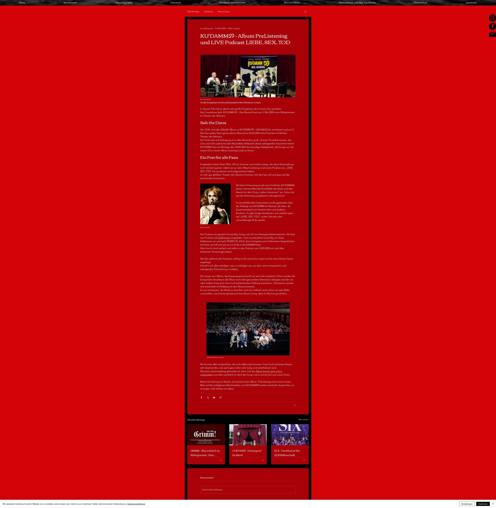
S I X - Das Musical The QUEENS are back (287, 452)
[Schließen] (492, 504)
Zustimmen (483, 504)
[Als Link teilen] (220, 397)
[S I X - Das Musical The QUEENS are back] (290, 434)
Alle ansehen (303, 419)
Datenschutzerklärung (136, 504)
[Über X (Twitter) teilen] (208, 397)
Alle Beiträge (193, 11)
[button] (305, 12)
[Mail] (492, 34)
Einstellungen (467, 504)
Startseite (208, 11)
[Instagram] (492, 17)
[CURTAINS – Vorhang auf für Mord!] (248, 434)
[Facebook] (492, 26)
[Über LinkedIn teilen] (214, 397)
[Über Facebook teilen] (201, 397)
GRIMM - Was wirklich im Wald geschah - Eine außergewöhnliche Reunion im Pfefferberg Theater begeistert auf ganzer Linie (205, 452)
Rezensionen (224, 11)
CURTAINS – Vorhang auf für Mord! (246, 452)
